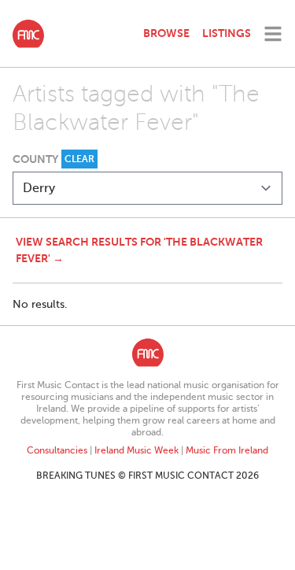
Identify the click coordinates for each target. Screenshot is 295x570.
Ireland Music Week (136, 450)
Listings (226, 33)
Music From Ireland (227, 450)
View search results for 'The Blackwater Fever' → (139, 250)
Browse (166, 33)
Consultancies (57, 450)
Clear (79, 159)
